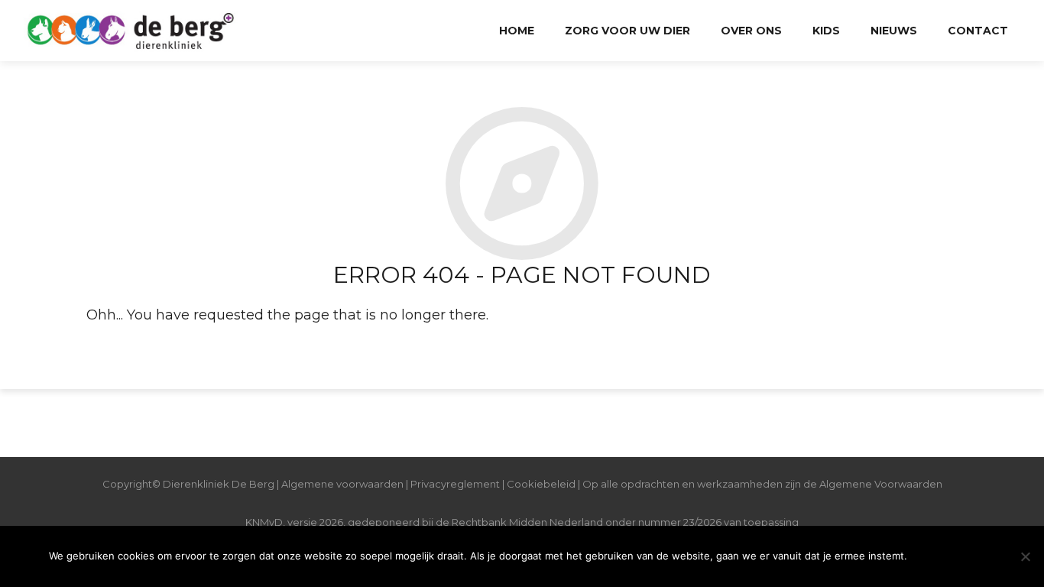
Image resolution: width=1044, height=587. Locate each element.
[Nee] (1025, 556)
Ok (955, 556)
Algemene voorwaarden (342, 484)
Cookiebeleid (542, 484)
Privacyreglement (455, 484)
